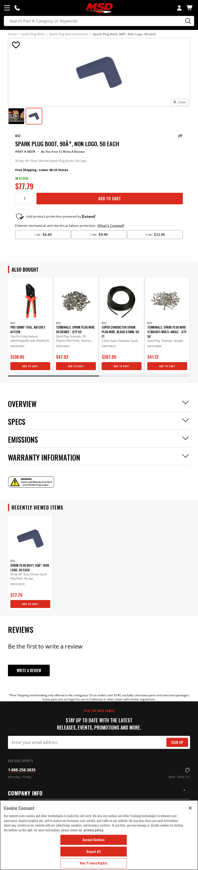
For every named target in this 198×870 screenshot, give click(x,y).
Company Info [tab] (25, 793)
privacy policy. (94, 830)
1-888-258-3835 (21, 770)
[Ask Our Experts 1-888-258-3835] (17, 7)
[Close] (190, 808)
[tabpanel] (30, 325)
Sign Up (177, 742)
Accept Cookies (94, 839)
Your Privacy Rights (93, 863)
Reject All (93, 851)
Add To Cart (109, 198)
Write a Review (29, 670)
